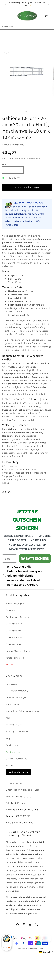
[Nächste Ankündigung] (48, 4)
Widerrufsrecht (13, 704)
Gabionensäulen (14, 623)
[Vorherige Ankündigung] (5, 4)
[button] (6, 16)
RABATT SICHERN (35, 558)
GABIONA (20, 949)
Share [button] (8, 491)
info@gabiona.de (23, 822)
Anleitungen (12, 745)
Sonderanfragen (14, 752)
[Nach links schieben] (20, 111)
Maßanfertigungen (15, 603)
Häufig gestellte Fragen (17, 731)
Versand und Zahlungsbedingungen (23, 711)
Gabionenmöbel (14, 644)
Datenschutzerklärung (17, 690)
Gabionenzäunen (14, 866)
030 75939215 (23, 816)
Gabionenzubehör (15, 637)
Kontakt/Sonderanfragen (18, 651)
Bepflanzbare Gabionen (17, 617)
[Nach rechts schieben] (33, 111)
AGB (8, 718)
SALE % (9, 664)
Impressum (11, 684)
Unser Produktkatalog (17, 758)
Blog (8, 738)
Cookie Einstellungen (16, 697)
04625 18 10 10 (23, 796)
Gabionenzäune (13, 630)
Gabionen (10, 610)
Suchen (9, 765)
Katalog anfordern (15, 657)
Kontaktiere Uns (14, 724)
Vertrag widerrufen (18, 772)
